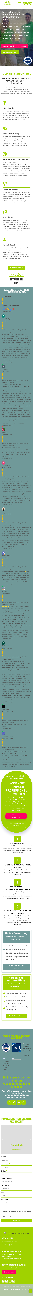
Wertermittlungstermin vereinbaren (17, 824)
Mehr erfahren (11, 766)
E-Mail (3, 1171)
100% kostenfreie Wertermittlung (16, 816)
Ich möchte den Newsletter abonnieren (14, 1217)
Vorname (4, 1157)
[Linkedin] (23, 1102)
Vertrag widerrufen (25, 1289)
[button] (3, 1140)
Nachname (5, 1164)
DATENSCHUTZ (15, 1289)
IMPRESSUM (6, 1289)
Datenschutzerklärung (17, 1211)
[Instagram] (24, 3)
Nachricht (4, 1199)
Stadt (3, 1192)
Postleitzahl (5, 1185)
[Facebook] (27, 3)
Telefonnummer (6, 1178)
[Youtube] (30, 3)
